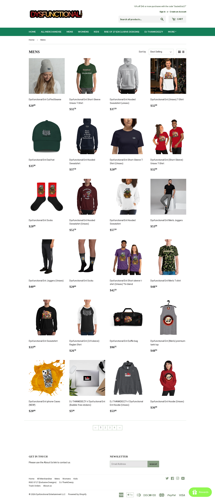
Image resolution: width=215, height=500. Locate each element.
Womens (83, 31)
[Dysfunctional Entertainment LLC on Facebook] (172, 479)
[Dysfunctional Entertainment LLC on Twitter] (167, 479)
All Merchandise (51, 31)
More (171, 31)
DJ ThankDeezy (153, 31)
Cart (179, 19)
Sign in (162, 12)
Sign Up (153, 464)
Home (32, 31)
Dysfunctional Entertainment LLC (50, 494)
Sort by (142, 51)
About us (47, 486)
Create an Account (178, 12)
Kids (96, 31)
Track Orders (34, 486)
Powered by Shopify (77, 494)
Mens (70, 31)
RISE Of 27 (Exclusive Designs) (121, 31)
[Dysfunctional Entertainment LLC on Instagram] (177, 479)
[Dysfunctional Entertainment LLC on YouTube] (183, 479)
